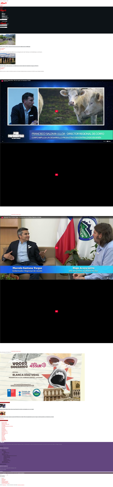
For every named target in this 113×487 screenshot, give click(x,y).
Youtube (1, 7)
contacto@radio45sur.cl (7, 471)
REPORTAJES (4, 439)
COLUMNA (3, 425)
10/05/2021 (2, 68)
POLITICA (3, 437)
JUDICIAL (3, 432)
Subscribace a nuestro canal (16, 214)
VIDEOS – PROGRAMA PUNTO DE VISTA (10, 455)
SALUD (3, 440)
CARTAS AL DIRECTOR (5, 424)
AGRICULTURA (4, 423)
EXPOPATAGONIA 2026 (5, 17)
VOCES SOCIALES (6, 459)
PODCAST (5, 458)
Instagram (1, 6)
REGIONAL (3, 438)
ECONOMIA (4, 429)
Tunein (1, 8)
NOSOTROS (3, 13)
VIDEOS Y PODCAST (5, 18)
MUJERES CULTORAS (7, 460)
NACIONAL (3, 433)
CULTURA (3, 427)
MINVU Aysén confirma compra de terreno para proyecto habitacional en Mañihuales (15, 46)
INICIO (3, 449)
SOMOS (5, 451)
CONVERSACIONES (4, 16)
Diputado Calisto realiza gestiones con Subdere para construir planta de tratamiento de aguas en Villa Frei (19, 65)
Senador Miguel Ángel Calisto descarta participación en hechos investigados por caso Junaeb (17, 409)
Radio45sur (3, 48)
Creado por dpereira (20, 472)
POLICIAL (3, 436)
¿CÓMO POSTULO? (7, 456)
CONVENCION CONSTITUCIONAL (7, 426)
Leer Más (1, 446)
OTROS (3, 435)
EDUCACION (4, 430)
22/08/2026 (2, 411)
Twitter (1, 5)
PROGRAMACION (6, 452)
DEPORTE (3, 428)
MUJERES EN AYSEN (7, 457)
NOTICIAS (3, 14)
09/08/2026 (2, 418)
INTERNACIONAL (5, 431)
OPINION (3, 434)
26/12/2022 (2, 49)
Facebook (1, 4)
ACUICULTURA (4, 422)
